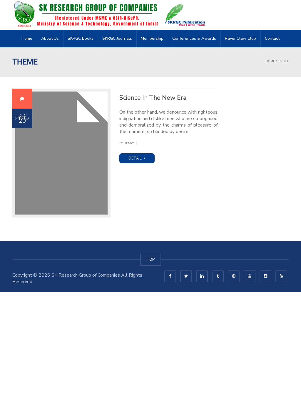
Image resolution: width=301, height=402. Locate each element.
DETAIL (135, 158)
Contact (272, 38)
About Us (50, 38)
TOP (151, 259)
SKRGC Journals (117, 38)
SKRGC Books (80, 38)
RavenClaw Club (240, 38)
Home (26, 38)
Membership (152, 38)
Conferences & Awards (194, 38)
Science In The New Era (152, 98)
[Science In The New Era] (61, 153)
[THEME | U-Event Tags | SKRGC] (111, 14)
